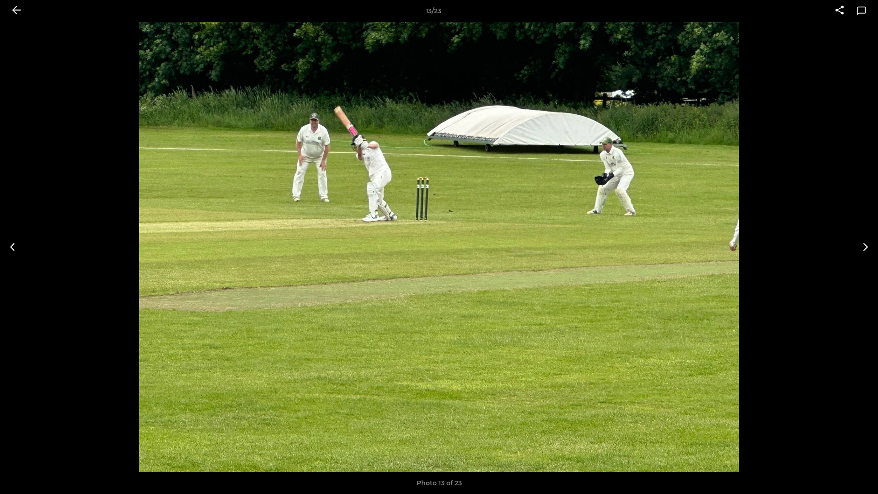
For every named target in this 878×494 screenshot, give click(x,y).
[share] (839, 11)
